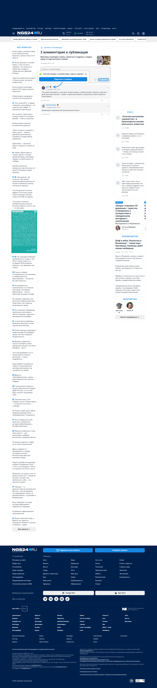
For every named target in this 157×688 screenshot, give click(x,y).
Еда (44, 577)
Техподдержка (17, 577)
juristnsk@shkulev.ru (61, 667)
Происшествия (101, 570)
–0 (108, 114)
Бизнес (45, 563)
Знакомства (31, 28)
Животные (47, 580)
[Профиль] (143, 33)
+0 (102, 100)
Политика (99, 567)
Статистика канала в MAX (22, 584)
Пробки (79, 33)
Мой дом (74, 574)
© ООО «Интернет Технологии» (22, 681)
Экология (123, 570)
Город (45, 570)
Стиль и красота (126, 563)
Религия (98, 580)
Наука (73, 577)
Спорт (122, 560)
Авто (45, 560)
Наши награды (17, 570)
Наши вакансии (18, 574)
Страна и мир (125, 567)
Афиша (70, 28)
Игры (114, 28)
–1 (108, 100)
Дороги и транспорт (50, 574)
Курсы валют (89, 28)
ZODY (97, 28)
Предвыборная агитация (21, 580)
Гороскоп (78, 28)
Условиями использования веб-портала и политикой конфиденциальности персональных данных (110, 661)
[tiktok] (67, 599)
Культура (74, 567)
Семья (97, 584)
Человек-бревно (51, 105)
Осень (97, 563)
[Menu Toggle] (13, 33)
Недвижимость (18, 28)
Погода (40, 28)
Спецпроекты (125, 577)
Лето (73, 570)
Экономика (124, 574)
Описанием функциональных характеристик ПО (94, 660)
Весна (45, 567)
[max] (62, 599)
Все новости (24, 47)
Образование (76, 584)
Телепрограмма (59, 28)
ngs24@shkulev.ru (36, 665)
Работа (98, 574)
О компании (16, 567)
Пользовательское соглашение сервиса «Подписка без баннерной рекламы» (103, 674)
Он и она (98, 560)
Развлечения (100, 577)
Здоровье (46, 584)
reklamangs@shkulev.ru (87, 651)
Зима (73, 560)
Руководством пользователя (89, 658)
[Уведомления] (138, 33)
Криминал (75, 563)
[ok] (56, 599)
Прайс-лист (16, 563)
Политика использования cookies (90, 668)
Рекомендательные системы (88, 671)
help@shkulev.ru (26, 668)
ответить (46, 100)
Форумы (48, 28)
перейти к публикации (53, 47)
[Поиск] (133, 33)
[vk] (51, 599)
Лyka (47, 87)
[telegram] (45, 599)
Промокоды (105, 28)
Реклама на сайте (19, 560)
